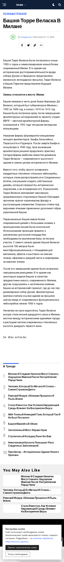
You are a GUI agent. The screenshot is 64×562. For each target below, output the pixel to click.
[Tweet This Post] (28, 45)
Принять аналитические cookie (22, 547)
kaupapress (26, 37)
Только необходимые (18, 554)
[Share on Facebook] (22, 45)
